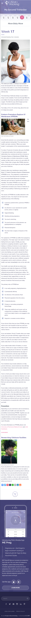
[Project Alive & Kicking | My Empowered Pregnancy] (12, 3)
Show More (4, 432)
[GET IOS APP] (13, 582)
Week (4, 17)
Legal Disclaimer (9, 611)
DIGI (27, 615)
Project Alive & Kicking (11, 615)
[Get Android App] (19, 582)
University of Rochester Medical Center (11, 427)
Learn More (15, 587)
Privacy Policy (20, 611)
